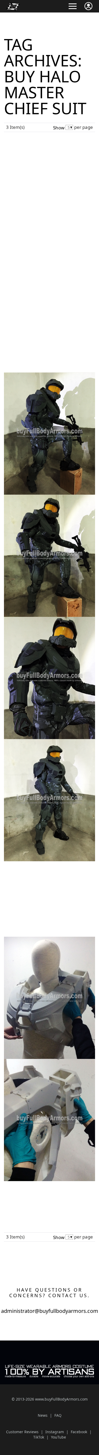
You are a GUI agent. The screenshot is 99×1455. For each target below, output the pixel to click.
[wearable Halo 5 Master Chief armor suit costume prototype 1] (49, 374)
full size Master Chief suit (28, 886)
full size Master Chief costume (36, 304)
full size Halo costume (23, 300)
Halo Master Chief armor (55, 879)
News (39, 284)
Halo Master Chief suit (57, 1195)
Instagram (54, 1431)
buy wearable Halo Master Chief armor (44, 873)
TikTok (38, 1437)
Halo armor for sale (60, 875)
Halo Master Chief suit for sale (29, 296)
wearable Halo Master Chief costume (37, 1199)
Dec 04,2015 (83, 1206)
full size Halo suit (23, 883)
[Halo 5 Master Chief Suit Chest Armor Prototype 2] (49, 1061)
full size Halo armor (61, 296)
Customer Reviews (22, 1431)
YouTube (58, 1437)
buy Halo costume (67, 871)
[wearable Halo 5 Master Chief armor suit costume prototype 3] (49, 619)
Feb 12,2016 (67, 304)
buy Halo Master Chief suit (32, 292)
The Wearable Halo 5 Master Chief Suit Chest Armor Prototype (43, 923)
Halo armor (65, 288)
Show (58, 128)
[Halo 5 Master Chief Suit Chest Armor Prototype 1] (49, 938)
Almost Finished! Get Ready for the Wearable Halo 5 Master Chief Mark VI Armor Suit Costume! (49, 337)
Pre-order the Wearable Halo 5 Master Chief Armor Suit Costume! (45, 139)
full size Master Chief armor (55, 300)
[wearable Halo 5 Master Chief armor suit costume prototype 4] (49, 741)
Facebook (79, 1431)
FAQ (58, 1415)
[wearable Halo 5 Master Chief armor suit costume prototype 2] (49, 496)
